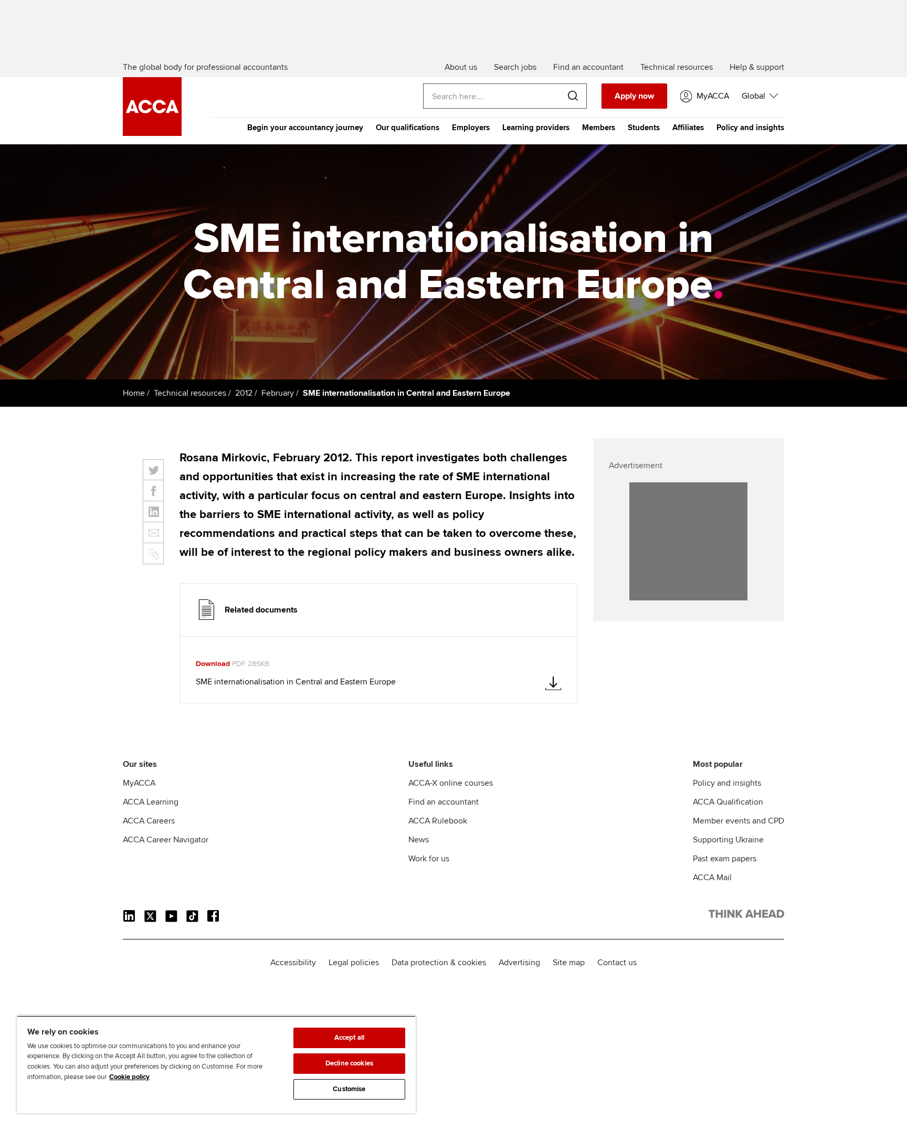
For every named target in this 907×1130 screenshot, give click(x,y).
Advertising (519, 962)
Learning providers (535, 127)
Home (134, 393)
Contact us (617, 962)
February (277, 393)
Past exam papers (724, 858)
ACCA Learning (150, 802)
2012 (243, 393)
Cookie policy (129, 1077)
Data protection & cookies (439, 962)
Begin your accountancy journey (305, 127)
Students (644, 127)
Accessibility (293, 962)
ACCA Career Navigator (165, 840)
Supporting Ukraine (728, 840)
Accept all (349, 1037)
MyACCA (139, 783)
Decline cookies (349, 1063)
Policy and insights (750, 127)
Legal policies (354, 962)
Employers (471, 127)
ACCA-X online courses (450, 783)
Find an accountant (443, 802)
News (418, 840)
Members (598, 127)
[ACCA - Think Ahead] (152, 133)
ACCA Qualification (728, 802)
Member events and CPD (738, 821)
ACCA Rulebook (437, 821)
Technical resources (190, 393)
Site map (569, 962)
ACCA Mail (712, 877)
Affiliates (688, 127)
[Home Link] (746, 916)
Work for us (428, 858)
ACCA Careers (149, 821)
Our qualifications (407, 127)
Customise (349, 1089)
